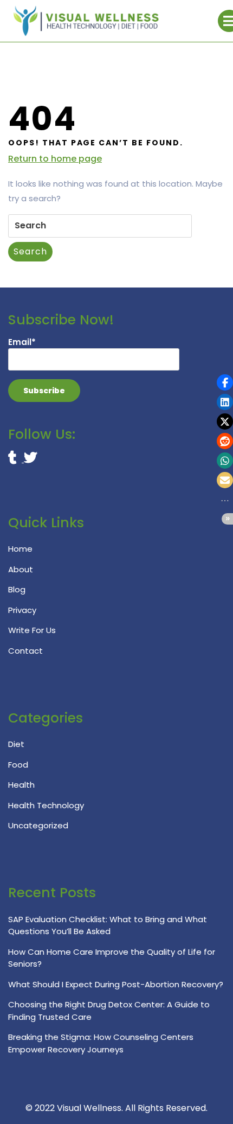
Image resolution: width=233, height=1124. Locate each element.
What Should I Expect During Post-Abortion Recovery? (115, 984)
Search (30, 251)
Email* (22, 342)
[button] (225, 382)
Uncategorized (38, 825)
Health (21, 784)
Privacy (22, 610)
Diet (16, 744)
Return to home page (55, 158)
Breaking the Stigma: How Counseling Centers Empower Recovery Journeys (100, 1043)
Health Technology (46, 805)
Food (18, 764)
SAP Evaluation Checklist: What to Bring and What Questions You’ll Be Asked (107, 925)
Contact (25, 650)
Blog (16, 589)
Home (20, 548)
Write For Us (32, 630)
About (20, 569)
